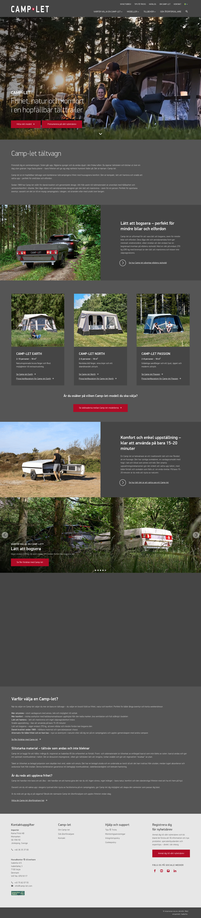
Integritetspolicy (112, 838)
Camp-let (66, 830)
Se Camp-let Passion (151, 374)
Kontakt (61, 838)
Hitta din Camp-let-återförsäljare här (27, 800)
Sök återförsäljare (66, 834)
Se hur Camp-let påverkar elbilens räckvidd (148, 263)
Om (60, 830)
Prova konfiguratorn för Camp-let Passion (160, 379)
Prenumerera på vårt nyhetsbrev (62, 124)
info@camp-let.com (23, 886)
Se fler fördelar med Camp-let (30, 562)
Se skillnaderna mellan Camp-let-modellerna (99, 408)
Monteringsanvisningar (115, 834)
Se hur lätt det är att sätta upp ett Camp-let (149, 483)
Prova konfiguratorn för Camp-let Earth (33, 379)
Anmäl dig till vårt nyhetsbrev (171, 853)
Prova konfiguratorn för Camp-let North (96, 379)
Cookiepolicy (110, 842)
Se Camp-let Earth (24, 374)
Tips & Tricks (111, 830)
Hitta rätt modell (24, 124)
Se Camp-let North (87, 374)
